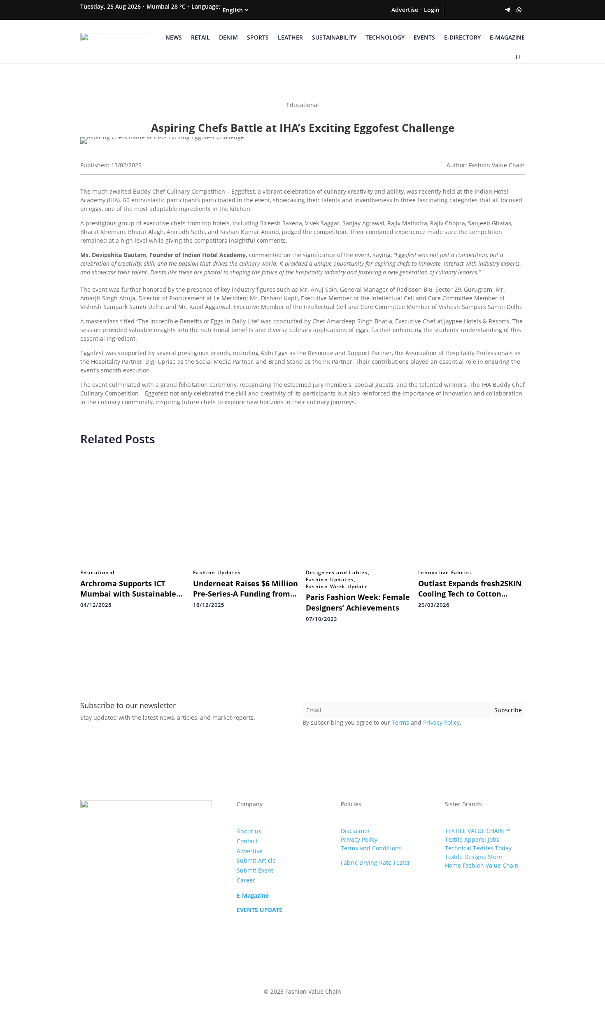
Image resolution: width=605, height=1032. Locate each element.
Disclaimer (355, 831)
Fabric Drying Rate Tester (375, 862)
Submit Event (255, 870)
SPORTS (258, 37)
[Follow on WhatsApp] (519, 10)
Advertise (404, 10)
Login (432, 10)
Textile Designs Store (473, 857)
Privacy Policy (441, 722)
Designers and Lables (337, 572)
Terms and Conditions (371, 848)
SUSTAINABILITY (334, 37)
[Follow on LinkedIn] (484, 10)
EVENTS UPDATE (259, 910)
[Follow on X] (461, 10)
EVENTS (424, 37)
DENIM (228, 37)
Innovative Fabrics (444, 572)
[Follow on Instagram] (473, 10)
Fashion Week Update (337, 586)
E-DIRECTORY (462, 37)
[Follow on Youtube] (496, 10)
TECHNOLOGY (385, 37)
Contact (247, 841)
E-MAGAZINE (507, 37)
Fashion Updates (217, 572)
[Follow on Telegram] (507, 10)
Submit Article (256, 860)
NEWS (173, 37)
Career (246, 880)
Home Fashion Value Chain (482, 865)
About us (249, 831)
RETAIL (200, 37)
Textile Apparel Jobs (472, 839)
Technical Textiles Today (478, 848)
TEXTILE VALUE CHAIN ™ (477, 831)
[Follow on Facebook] (450, 10)
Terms (400, 722)
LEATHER (290, 37)
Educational (97, 572)
